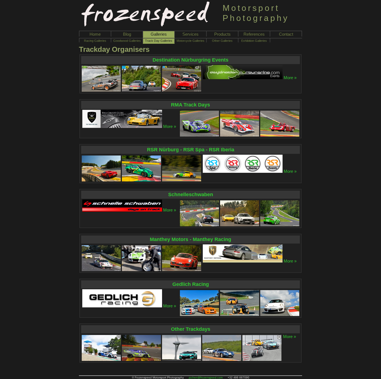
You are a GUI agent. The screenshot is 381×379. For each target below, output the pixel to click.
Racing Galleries (95, 40)
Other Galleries (222, 40)
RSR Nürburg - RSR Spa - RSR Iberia (190, 149)
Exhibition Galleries (254, 40)
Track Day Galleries (158, 40)
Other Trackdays (190, 329)
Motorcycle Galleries (190, 40)
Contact (286, 34)
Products (222, 34)
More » (290, 77)
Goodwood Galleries (127, 40)
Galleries (159, 34)
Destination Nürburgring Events (190, 60)
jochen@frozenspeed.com (206, 377)
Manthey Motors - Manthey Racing (190, 239)
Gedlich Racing (190, 284)
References (254, 34)
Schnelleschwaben (190, 194)
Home (95, 34)
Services (190, 34)
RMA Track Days (190, 105)
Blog (127, 34)
